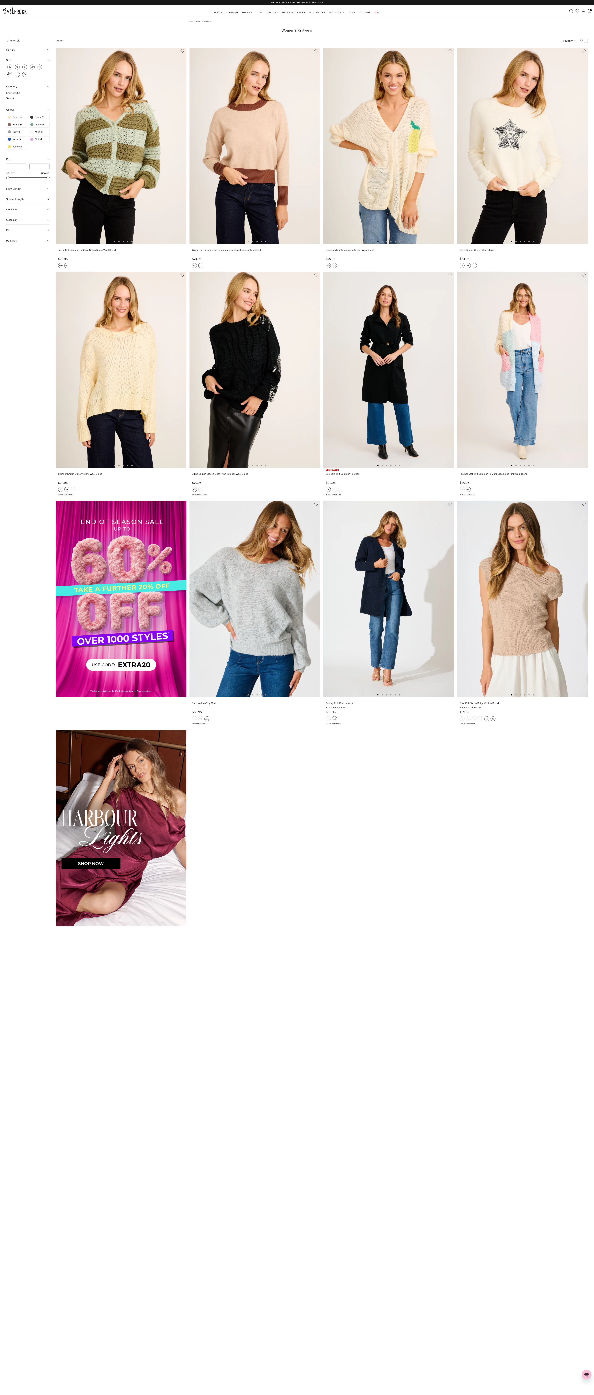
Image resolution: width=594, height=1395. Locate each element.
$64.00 (10, 173)
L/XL (200, 265)
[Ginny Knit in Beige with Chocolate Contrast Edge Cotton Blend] (254, 146)
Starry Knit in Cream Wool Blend (477, 250)
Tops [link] (10, 98)
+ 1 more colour (334, 707)
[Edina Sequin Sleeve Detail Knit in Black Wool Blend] (254, 370)
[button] (13, 41)
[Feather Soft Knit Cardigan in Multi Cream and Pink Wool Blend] (522, 370)
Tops (259, 12)
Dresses (247, 12)
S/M (61, 265)
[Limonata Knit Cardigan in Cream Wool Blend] (388, 146)
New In (218, 12)
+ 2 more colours (469, 707)
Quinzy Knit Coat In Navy (339, 703)
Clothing (232, 12)
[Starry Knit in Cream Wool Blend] (522, 146)
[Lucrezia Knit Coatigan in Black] (388, 370)
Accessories (336, 12)
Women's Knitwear (204, 21)
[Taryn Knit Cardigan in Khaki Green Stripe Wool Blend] (121, 146)
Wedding (364, 12)
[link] (9, 67)
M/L (67, 265)
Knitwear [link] (13, 93)
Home (191, 21)
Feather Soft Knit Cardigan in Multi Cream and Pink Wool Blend (493, 473)
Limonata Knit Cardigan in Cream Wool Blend (350, 250)
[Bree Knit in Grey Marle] (254, 599)
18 (493, 718)
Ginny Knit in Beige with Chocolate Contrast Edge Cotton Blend (226, 250)
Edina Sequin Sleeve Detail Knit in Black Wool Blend (220, 473)
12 (474, 718)
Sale (377, 12)
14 (481, 718)
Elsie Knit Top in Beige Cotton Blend (479, 703)
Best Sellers (317, 12)
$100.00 (45, 173)
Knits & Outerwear (293, 12)
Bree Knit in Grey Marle (204, 703)
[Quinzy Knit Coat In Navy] (388, 599)
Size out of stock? (65, 494)
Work (352, 12)
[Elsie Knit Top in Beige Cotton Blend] (522, 599)
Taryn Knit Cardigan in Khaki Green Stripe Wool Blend (87, 250)
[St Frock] (14, 11)
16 (487, 718)
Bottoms (272, 12)
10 (468, 718)
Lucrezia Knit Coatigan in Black (342, 473)
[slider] (7, 177)
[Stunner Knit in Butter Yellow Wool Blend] (121, 370)
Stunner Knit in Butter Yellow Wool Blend (80, 473)
